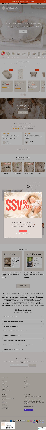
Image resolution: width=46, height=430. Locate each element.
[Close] (13, 423)
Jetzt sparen (23, 230)
